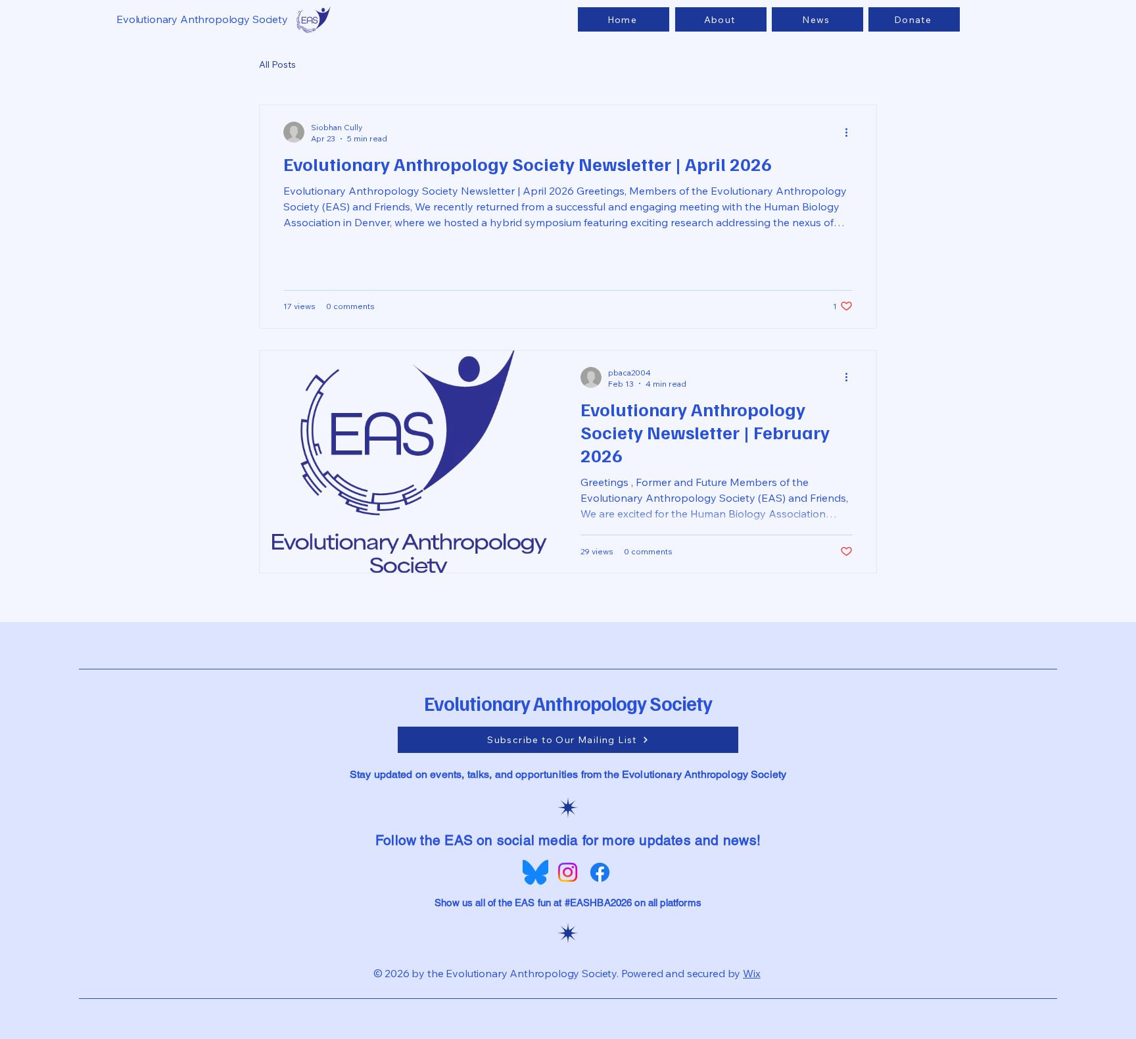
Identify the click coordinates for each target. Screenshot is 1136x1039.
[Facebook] (600, 872)
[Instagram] (567, 872)
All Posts (277, 64)
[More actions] (851, 132)
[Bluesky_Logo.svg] (535, 872)
